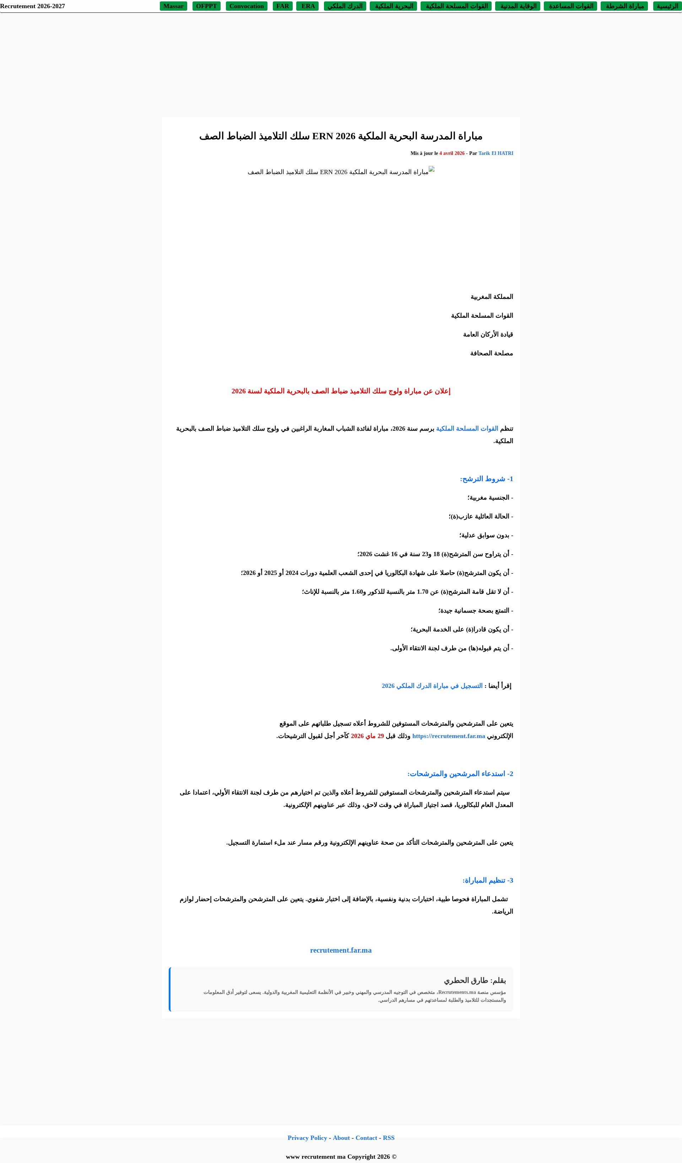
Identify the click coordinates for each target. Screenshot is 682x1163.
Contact (366, 1137)
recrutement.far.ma (341, 950)
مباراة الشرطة (624, 6)
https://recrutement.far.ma (448, 735)
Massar (173, 6)
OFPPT (206, 6)
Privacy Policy (307, 1137)
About (341, 1137)
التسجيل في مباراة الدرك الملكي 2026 (432, 685)
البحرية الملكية (393, 6)
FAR (282, 6)
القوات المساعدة (570, 6)
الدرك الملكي (345, 6)
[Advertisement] (341, 64)
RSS (389, 1137)
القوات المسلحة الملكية (456, 6)
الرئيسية (667, 6)
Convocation (246, 6)
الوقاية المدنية (518, 6)
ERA (307, 6)
